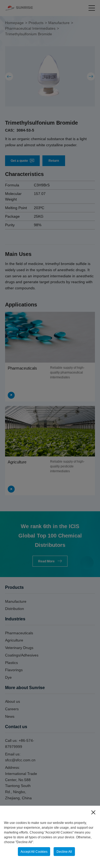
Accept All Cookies (34, 852)
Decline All (64, 852)
